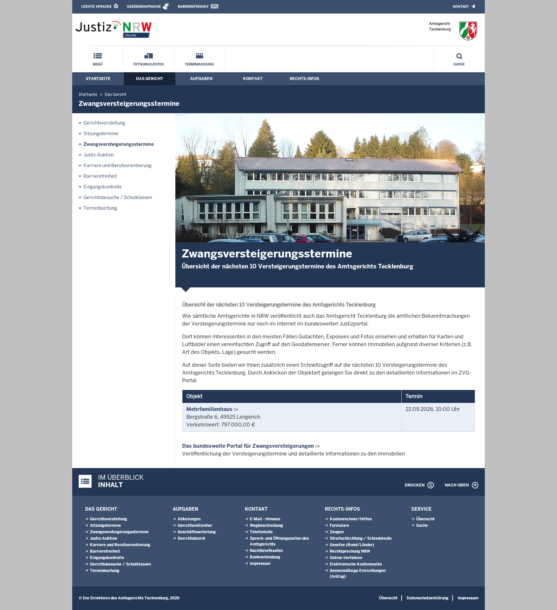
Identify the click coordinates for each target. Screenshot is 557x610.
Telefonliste (261, 532)
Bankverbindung (265, 557)
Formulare (339, 525)
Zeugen (337, 532)
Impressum (260, 563)
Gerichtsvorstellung (104, 123)
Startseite (98, 78)
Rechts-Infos (304, 78)
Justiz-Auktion (98, 155)
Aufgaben (201, 78)
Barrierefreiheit (193, 7)
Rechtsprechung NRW (350, 551)
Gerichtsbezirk (191, 538)
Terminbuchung (199, 64)
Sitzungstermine (100, 133)
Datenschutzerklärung (427, 598)
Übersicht (425, 519)
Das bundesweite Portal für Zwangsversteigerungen (248, 446)
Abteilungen (189, 519)
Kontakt (461, 7)
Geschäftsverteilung (197, 532)
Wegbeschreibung (266, 525)
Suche (459, 64)
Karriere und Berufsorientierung (117, 165)
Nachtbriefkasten (266, 550)
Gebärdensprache (144, 7)
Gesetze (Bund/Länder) (352, 544)
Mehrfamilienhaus (209, 409)
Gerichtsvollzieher (195, 525)
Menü (98, 64)
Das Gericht (149, 78)
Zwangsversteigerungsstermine (118, 144)
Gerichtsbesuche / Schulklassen (117, 197)
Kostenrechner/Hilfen (351, 519)
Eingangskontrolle (102, 187)
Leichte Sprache (96, 7)
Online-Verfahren (346, 557)
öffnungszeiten (148, 64)
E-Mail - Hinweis (265, 519)
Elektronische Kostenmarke (356, 564)
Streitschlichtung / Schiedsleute (361, 538)
